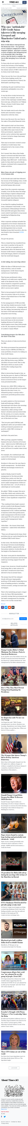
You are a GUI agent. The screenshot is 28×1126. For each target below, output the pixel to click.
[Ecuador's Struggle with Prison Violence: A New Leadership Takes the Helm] (14, 1000)
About (19, 1121)
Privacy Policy (5, 1123)
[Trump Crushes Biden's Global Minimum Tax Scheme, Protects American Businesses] (14, 638)
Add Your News (5, 1111)
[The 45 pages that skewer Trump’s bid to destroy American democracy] (14, 743)
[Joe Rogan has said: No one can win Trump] (14, 706)
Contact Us (14, 1121)
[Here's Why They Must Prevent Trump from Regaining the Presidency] (14, 676)
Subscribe (23, 618)
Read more (4, 1109)
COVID (21, 232)
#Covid (3, 604)
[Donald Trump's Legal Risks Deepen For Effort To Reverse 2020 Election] (14, 783)
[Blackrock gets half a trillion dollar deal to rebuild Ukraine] (14, 928)
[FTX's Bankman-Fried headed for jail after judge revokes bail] (14, 891)
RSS (4, 1113)
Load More (14, 1068)
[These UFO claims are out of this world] (14, 1040)
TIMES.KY (14, 2)
